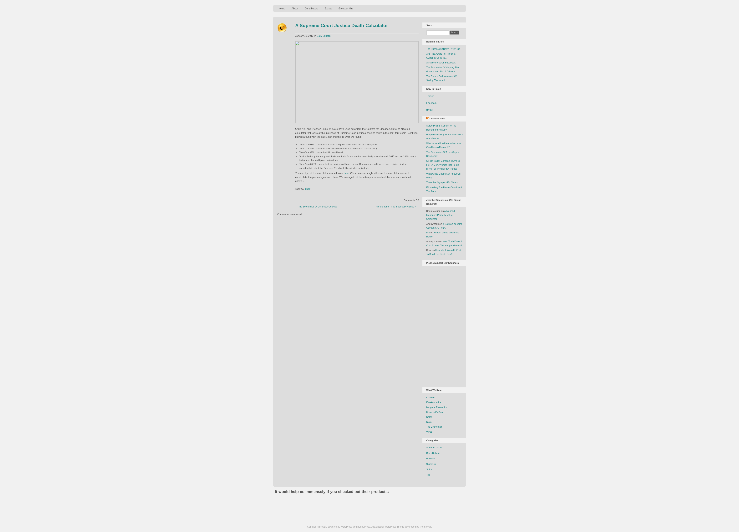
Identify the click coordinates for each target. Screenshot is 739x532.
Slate (307, 188)
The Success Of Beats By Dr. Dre (443, 49)
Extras (328, 8)
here (346, 173)
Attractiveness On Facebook (441, 62)
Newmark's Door (435, 412)
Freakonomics (433, 402)
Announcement (434, 447)
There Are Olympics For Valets (442, 182)
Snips (429, 469)
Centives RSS (437, 118)
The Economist (434, 426)
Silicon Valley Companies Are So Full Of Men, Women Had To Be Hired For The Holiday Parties (443, 165)
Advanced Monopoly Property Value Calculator (440, 215)
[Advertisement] (441, 326)
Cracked (430, 397)
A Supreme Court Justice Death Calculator (341, 25)
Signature (431, 464)
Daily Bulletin (324, 36)
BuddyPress (363, 526)
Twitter (430, 96)
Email (429, 109)
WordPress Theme (394, 526)
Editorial (430, 458)
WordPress (346, 526)
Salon (429, 417)
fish (428, 232)
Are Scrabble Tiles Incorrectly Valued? (397, 206)
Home (281, 8)
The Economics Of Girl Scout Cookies (316, 206)
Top (428, 475)
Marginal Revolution (436, 407)
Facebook (431, 103)
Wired (429, 431)
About (295, 8)
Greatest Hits (346, 8)
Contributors (311, 8)
